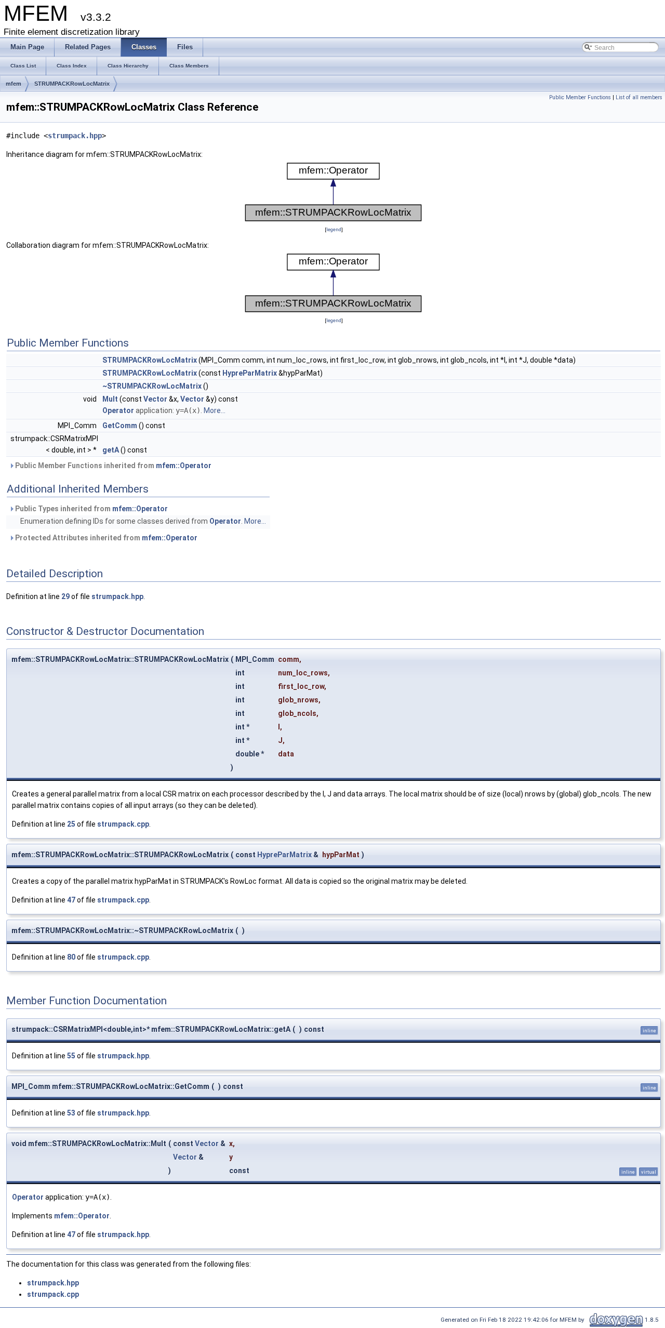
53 (71, 1113)
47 (71, 900)
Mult (110, 399)
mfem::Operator (183, 465)
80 (71, 957)
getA (110, 450)
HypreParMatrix (249, 373)
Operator (118, 410)
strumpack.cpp (123, 824)
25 (71, 824)
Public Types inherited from (91, 508)
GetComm (119, 425)
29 (65, 596)
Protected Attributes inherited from (105, 538)
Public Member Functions (580, 97)
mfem (13, 84)
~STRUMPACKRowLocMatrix (152, 386)
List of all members (639, 97)
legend (333, 229)
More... (214, 410)
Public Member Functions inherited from (112, 465)
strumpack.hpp (75, 135)
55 (71, 1056)
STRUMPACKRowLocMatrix (72, 84)
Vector (155, 399)
